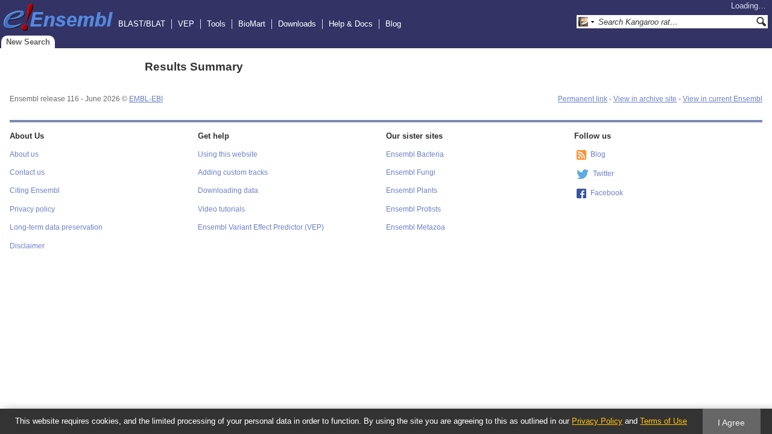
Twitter (603, 173)
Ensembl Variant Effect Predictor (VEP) (261, 227)
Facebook (606, 193)
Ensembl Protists (413, 209)
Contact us (27, 172)
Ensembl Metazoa (415, 227)
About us (24, 154)
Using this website (228, 154)
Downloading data (228, 190)
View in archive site (645, 98)
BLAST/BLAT (141, 23)
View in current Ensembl (722, 98)
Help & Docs (351, 23)
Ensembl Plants (411, 190)
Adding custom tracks (233, 172)
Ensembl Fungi (410, 172)
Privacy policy (32, 209)
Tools (216, 23)
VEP (186, 23)
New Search (28, 41)
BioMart (251, 23)
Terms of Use (663, 421)
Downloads (297, 23)
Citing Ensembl (35, 190)
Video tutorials (221, 209)
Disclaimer (27, 246)
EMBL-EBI (146, 98)
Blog (393, 23)
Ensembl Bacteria (415, 154)
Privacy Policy (597, 421)
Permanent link (582, 98)
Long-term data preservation (56, 227)
